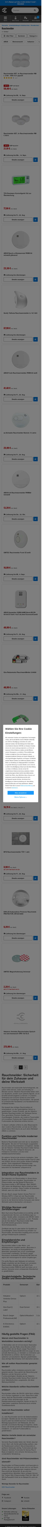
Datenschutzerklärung (27, 785)
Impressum (15, 787)
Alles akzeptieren (21, 793)
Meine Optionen (20, 797)
